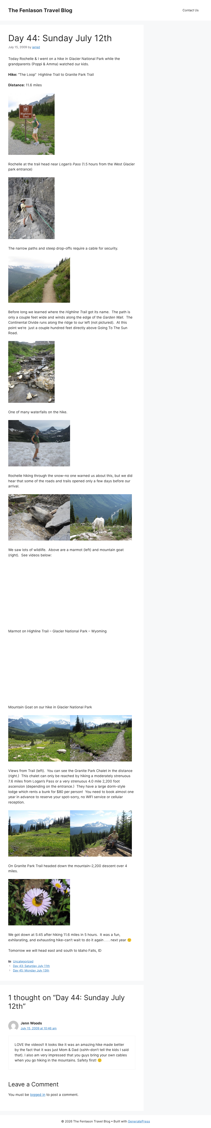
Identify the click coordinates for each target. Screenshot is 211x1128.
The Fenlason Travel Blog (40, 10)
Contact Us (191, 10)
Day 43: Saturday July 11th (31, 966)
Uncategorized (23, 961)
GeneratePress (139, 1121)
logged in (37, 1095)
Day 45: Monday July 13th (31, 970)
